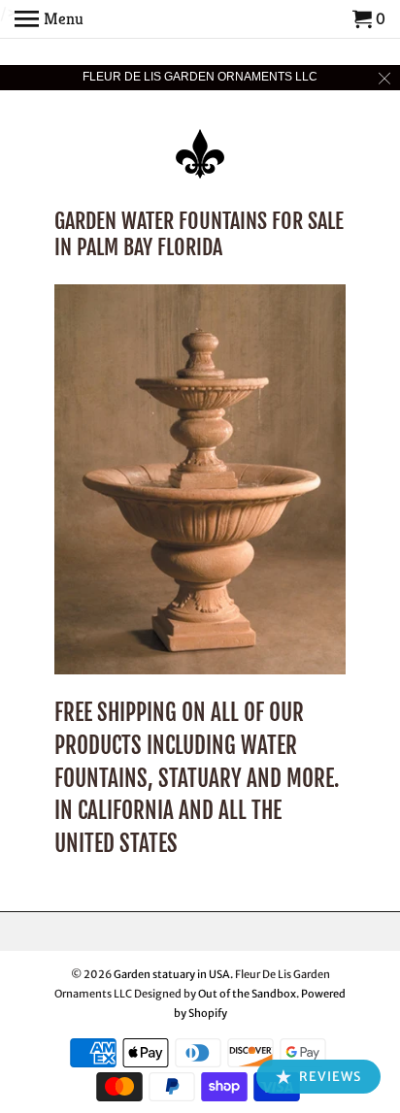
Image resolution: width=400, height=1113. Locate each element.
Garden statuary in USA (172, 974)
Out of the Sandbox (247, 993)
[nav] (49, 19)
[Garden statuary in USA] (200, 140)
